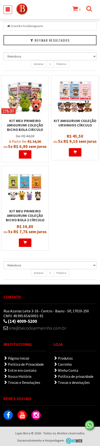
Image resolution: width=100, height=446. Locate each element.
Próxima (61, 64)
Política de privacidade (75, 376)
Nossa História (19, 376)
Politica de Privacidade (25, 364)
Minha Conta (67, 370)
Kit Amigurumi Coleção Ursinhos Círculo (75, 122)
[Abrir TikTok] (50, 415)
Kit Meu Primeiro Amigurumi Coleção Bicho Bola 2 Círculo (25, 215)
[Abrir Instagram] (36, 415)
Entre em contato (22, 370)
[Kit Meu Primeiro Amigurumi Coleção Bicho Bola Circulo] (25, 97)
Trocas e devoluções (73, 382)
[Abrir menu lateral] (7, 9)
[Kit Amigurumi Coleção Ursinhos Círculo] (75, 97)
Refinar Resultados (51, 40)
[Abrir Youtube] (22, 415)
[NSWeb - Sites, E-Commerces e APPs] (73, 441)
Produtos (65, 358)
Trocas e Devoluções (23, 382)
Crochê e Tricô (20, 26)
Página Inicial (18, 358)
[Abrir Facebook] (8, 415)
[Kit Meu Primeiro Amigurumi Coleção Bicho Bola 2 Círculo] (25, 187)
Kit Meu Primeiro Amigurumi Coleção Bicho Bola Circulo (25, 125)
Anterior (38, 64)
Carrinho (64, 364)
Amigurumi (36, 26)
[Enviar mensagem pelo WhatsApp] (89, 425)
